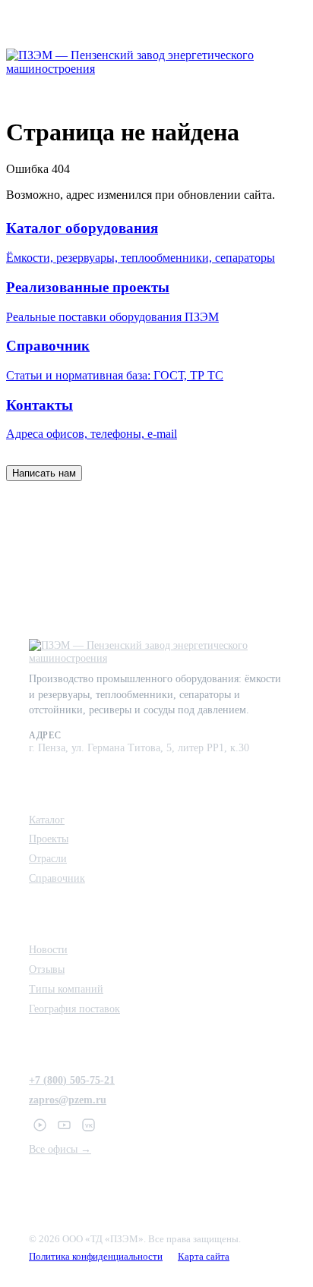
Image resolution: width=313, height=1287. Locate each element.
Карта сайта (203, 1256)
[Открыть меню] (292, 62)
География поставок (74, 1008)
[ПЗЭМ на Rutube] (39, 1125)
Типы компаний (66, 989)
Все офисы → (60, 1149)
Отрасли (48, 858)
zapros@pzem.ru (67, 1099)
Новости (48, 949)
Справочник (57, 878)
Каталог (47, 819)
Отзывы (47, 969)
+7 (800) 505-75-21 (72, 1080)
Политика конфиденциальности (96, 1256)
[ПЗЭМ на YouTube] (64, 1125)
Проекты (48, 838)
